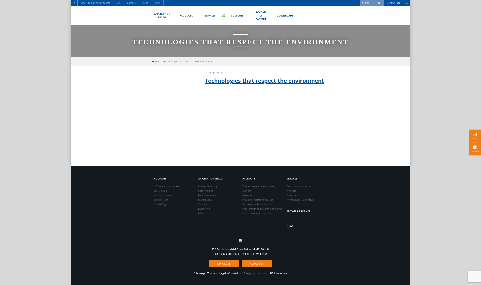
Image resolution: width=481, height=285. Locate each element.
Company (160, 178)
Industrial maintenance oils (257, 199)
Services (292, 178)
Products (249, 178)
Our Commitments (164, 195)
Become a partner (298, 211)
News (290, 226)
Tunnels (202, 204)
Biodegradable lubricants (256, 204)
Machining (204, 208)
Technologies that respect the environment (264, 80)
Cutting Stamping (207, 186)
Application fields (210, 178)
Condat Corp (161, 199)
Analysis (291, 190)
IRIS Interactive (278, 273)
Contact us (224, 263)
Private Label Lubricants (300, 199)
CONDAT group (162, 204)
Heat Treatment (207, 195)
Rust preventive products (256, 213)
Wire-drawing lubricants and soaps (262, 208)
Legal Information (230, 273)
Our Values (160, 190)
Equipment (293, 195)
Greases (247, 195)
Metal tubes (205, 199)
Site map (199, 273)
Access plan (257, 263)
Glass (201, 213)
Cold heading (205, 190)
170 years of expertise (167, 186)
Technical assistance (298, 186)
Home (155, 61)
